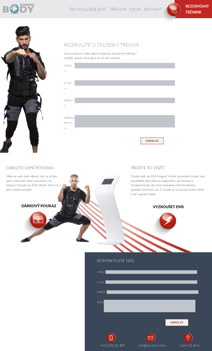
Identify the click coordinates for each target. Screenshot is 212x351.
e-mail (68, 83)
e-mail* (101, 282)
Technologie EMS (87, 9)
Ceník (135, 9)
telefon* (102, 292)
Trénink (117, 9)
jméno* (101, 272)
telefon (68, 100)
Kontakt (153, 9)
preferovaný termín (69, 120)
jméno (68, 65)
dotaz (100, 302)
